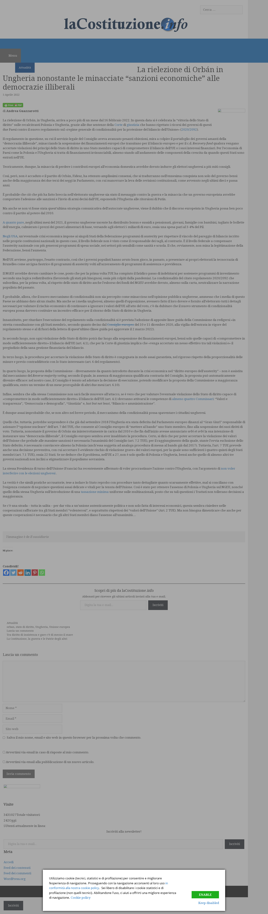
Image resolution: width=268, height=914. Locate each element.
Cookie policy (81, 897)
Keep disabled (208, 903)
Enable (205, 895)
